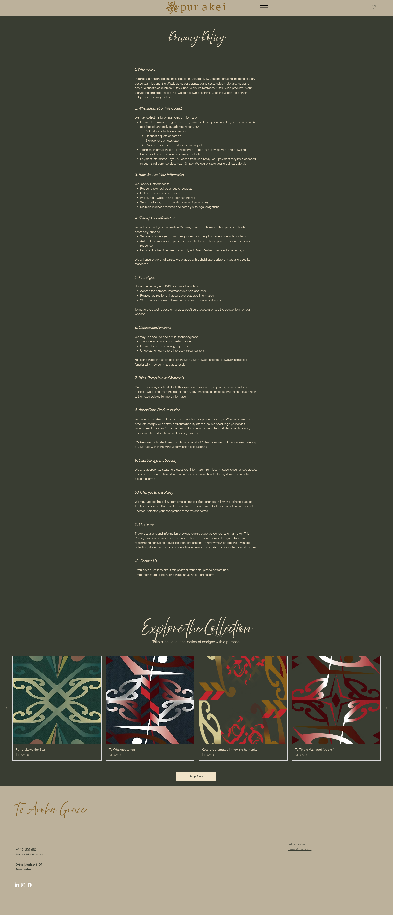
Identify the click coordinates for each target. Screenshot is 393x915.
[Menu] (264, 7)
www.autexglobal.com (149, 428)
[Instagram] (23, 885)
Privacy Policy (296, 844)
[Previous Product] (6, 708)
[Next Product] (386, 708)
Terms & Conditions (299, 849)
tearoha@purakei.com (30, 854)
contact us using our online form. (194, 575)
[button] (374, 6)
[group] (196, 708)
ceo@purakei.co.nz (197, 309)
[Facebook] (29, 885)
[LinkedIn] (16, 885)
